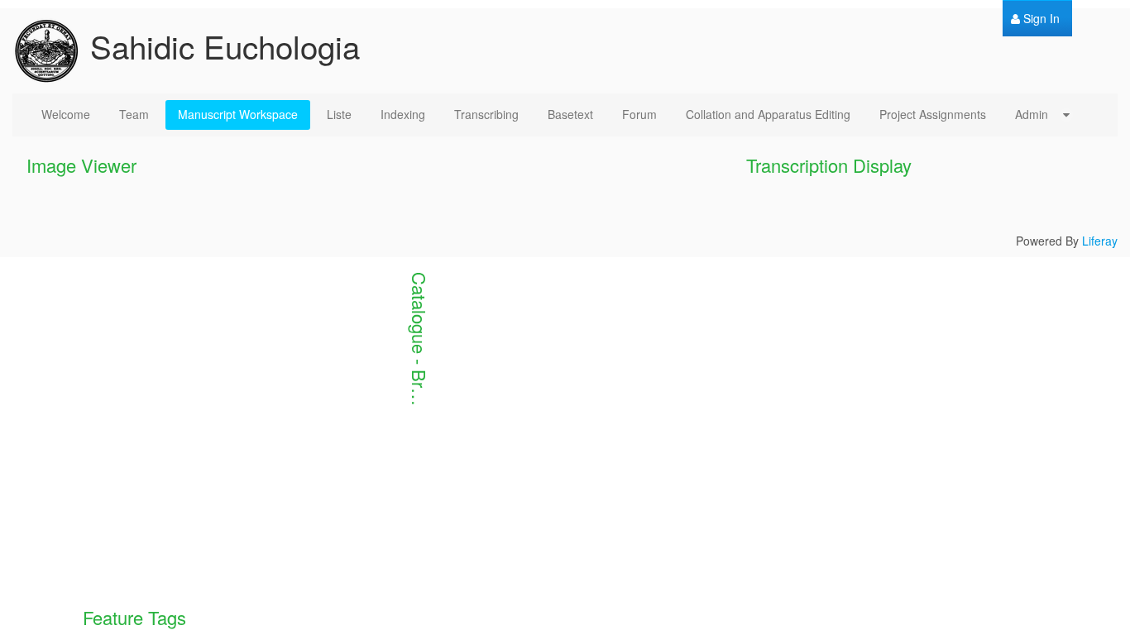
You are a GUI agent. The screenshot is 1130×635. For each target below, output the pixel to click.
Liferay (1100, 240)
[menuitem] (1035, 18)
